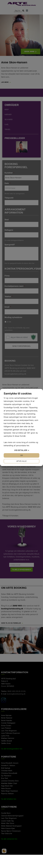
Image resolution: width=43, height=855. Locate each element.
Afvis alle (21, 461)
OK (21, 455)
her (27, 445)
